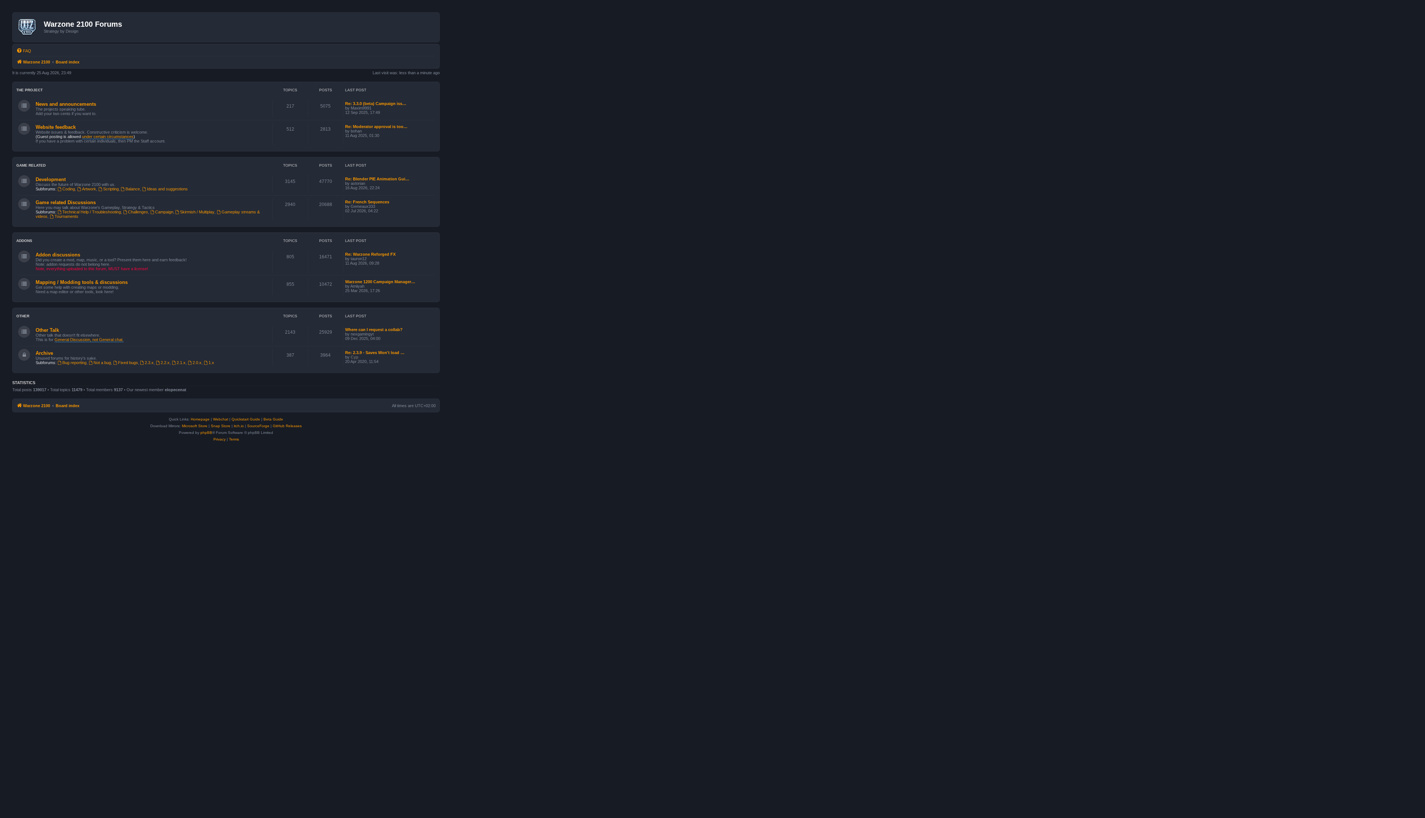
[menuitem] (23, 50)
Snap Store (220, 426)
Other (22, 316)
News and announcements (66, 104)
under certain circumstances (108, 136)
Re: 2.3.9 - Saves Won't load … (374, 352)
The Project (29, 90)
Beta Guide (273, 419)
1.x (211, 362)
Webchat (220, 419)
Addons (24, 241)
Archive (44, 353)
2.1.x (181, 362)
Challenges (138, 212)
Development (51, 179)
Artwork (89, 189)
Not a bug (102, 362)
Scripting (111, 189)
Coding (68, 189)
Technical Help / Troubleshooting (91, 212)
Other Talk (47, 330)
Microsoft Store (194, 426)
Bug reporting (74, 362)
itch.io (239, 426)
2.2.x (165, 362)
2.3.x (149, 362)
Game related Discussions (66, 202)
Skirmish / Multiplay (197, 212)
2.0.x (197, 362)
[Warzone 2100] (29, 27)
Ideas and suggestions (167, 189)
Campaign (164, 212)
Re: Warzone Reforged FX (370, 254)
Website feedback (56, 127)
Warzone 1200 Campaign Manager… (380, 281)
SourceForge (258, 426)
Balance (132, 189)
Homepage (200, 419)
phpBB (206, 433)
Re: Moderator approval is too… (376, 126)
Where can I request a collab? (374, 329)
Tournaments (66, 216)
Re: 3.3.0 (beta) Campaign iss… (375, 103)
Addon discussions (58, 255)
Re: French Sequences (367, 202)
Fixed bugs (128, 362)
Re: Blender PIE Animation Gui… (377, 179)
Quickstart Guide (246, 419)
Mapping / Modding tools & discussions (82, 282)
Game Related (31, 165)
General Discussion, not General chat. (89, 339)
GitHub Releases (287, 426)
